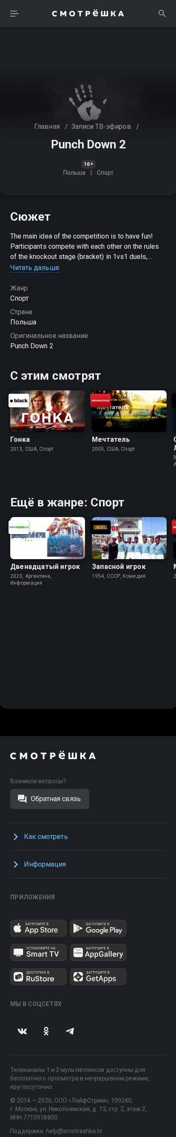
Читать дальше (34, 268)
